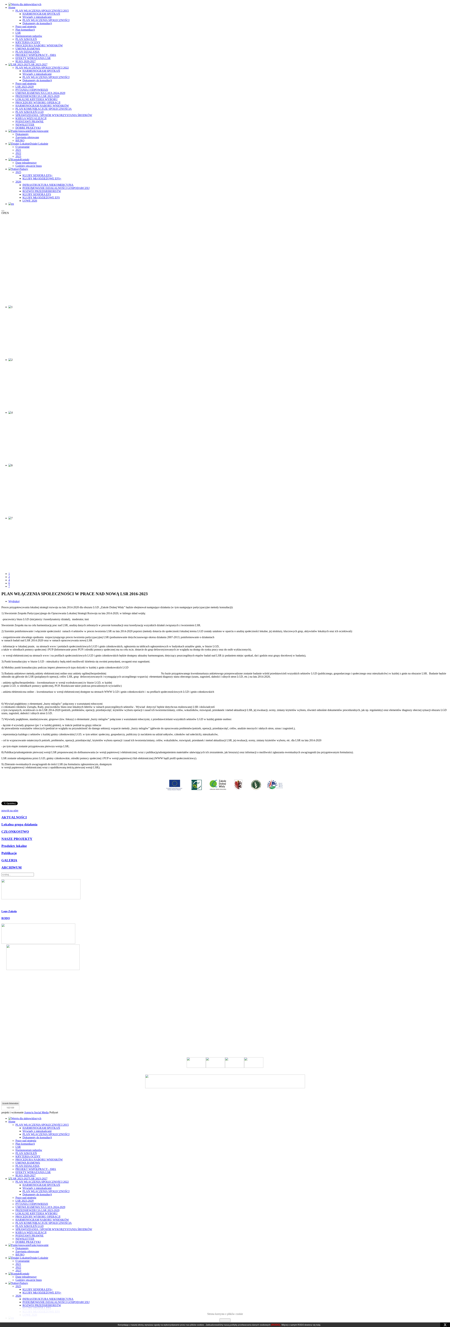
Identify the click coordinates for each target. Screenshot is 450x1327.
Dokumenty (22, 134)
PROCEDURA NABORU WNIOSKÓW (39, 45)
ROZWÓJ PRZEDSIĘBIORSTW (41, 191)
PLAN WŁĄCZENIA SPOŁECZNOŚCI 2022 (42, 67)
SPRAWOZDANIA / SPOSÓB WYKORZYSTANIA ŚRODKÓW (53, 115)
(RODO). (276, 1324)
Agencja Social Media (36, 1112)
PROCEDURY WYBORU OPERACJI (37, 102)
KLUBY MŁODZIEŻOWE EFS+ (41, 178)
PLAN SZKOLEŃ (26, 39)
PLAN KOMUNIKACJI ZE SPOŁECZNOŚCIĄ (43, 108)
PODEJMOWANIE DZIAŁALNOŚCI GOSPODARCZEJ (55, 188)
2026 (18, 181)
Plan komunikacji (25, 29)
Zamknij (225, 1320)
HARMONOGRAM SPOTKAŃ (41, 13)
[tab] (225, 911)
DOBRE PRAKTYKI (28, 127)
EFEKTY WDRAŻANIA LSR (33, 58)
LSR (18, 32)
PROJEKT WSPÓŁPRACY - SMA (35, 54)
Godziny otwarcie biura (28, 165)
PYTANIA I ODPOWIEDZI (31, 89)
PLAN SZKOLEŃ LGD (29, 111)
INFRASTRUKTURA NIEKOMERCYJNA (47, 184)
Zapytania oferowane (27, 137)
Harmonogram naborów (28, 35)
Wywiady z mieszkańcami (37, 16)
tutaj (318, 1325)
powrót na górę (9, 810)
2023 (18, 156)
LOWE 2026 (29, 200)
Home (11, 7)
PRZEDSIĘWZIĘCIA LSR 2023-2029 (37, 96)
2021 (18, 150)
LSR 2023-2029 (24, 86)
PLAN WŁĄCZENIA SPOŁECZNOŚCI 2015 (42, 10)
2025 (18, 172)
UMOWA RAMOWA (27, 48)
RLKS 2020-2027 (25, 61)
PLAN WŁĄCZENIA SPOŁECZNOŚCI (45, 20)
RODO (5, 918)
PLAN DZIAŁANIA (27, 51)
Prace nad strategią (25, 26)
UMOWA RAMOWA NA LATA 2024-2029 (40, 92)
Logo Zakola (9, 911)
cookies (200, 1325)
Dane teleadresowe (26, 162)
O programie (22, 146)
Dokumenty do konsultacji (37, 23)
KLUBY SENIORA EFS (36, 194)
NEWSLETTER (24, 124)
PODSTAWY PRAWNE (29, 121)
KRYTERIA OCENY (27, 42)
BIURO (19, 140)
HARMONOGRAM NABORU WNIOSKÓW (42, 105)
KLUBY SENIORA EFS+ (37, 175)
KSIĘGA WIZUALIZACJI (30, 118)
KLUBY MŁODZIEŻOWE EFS (41, 197)
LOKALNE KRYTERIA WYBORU (36, 99)
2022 (18, 153)
